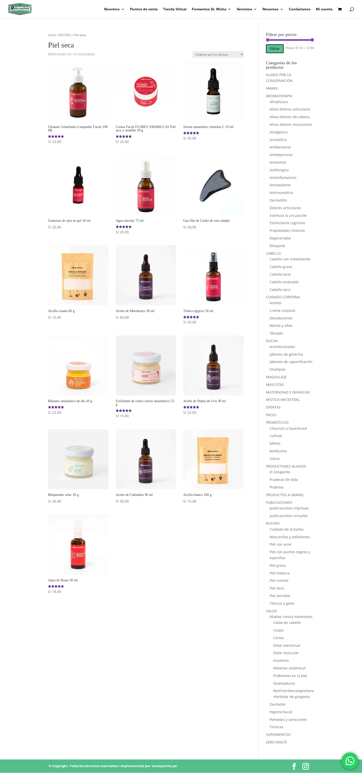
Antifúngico (279, 170)
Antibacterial (280, 147)
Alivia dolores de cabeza (290, 116)
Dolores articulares (285, 207)
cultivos (276, 435)
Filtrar (275, 48)
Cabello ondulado (284, 282)
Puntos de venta (144, 9)
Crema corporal (282, 310)
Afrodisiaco (279, 101)
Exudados (278, 704)
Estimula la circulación (288, 215)
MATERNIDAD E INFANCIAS (288, 392)
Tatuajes (276, 333)
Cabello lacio (280, 274)
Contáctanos (300, 9)
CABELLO (273, 253)
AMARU (272, 88)
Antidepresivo (281, 154)
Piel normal (279, 580)
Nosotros (112, 9)
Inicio (52, 35)
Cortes (278, 637)
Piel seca (277, 588)
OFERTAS (273, 407)
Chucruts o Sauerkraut (288, 428)
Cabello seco (280, 289)
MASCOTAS (275, 384)
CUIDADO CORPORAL (283, 297)
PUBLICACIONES (279, 502)
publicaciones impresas (289, 508)
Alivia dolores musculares (291, 124)
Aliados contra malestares (291, 616)
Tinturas (276, 727)
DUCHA (272, 340)
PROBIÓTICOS (277, 422)
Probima (276, 487)
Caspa (278, 630)
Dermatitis (278, 200)
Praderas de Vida (284, 479)
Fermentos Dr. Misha (209, 9)
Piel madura (280, 573)
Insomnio (281, 660)
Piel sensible (280, 595)
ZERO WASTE (276, 742)
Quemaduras (284, 683)
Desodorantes (281, 318)
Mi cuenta (324, 9)
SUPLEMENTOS (278, 734)
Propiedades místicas (287, 230)
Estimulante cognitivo (287, 223)
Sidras (275, 458)
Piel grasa (278, 565)
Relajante (277, 245)
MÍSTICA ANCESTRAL (283, 399)
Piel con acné (280, 544)
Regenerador (280, 238)
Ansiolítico (278, 139)
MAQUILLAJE (276, 377)
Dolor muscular (286, 652)
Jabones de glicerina (286, 354)
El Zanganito (280, 472)
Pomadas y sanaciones (288, 719)
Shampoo (277, 369)
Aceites (275, 302)
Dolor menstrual (286, 645)
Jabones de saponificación (291, 361)
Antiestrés (278, 162)
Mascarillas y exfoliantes (290, 537)
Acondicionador (283, 346)
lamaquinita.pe (164, 766)
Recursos (271, 9)
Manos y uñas (281, 325)
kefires (275, 443)
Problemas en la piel (290, 675)
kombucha (278, 451)
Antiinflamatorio (283, 177)
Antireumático (281, 192)
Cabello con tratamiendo (290, 259)
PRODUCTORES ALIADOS (286, 466)
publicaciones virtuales (289, 515)
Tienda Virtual (174, 9)
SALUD (271, 611)
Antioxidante (280, 185)
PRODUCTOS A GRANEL (285, 494)
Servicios (244, 9)
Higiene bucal (281, 712)
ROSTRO (65, 35)
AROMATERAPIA (279, 96)
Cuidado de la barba (286, 529)
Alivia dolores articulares (290, 109)
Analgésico (278, 132)
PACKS (271, 414)
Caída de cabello (287, 622)
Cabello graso (281, 266)
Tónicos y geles (282, 603)
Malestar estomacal (289, 668)
